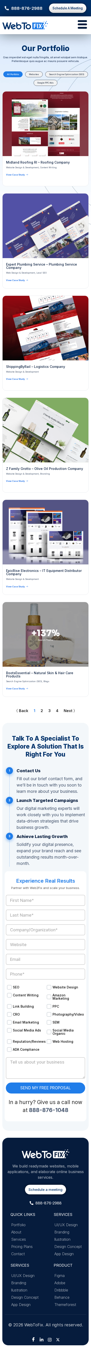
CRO (16, 1014)
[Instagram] (49, 1339)
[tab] (13, 74)
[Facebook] (33, 1339)
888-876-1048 (48, 1110)
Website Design (65, 987)
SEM (56, 1022)
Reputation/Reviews (28, 1041)
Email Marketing (26, 1022)
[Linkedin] (41, 1339)
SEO (16, 987)
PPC (55, 1006)
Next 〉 (70, 710)
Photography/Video (67, 1014)
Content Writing (25, 995)
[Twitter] (57, 1339)
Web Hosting (62, 1041)
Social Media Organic (63, 1031)
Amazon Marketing (60, 996)
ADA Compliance (26, 1049)
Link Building (23, 1006)
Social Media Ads (27, 1030)
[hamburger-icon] (81, 25)
